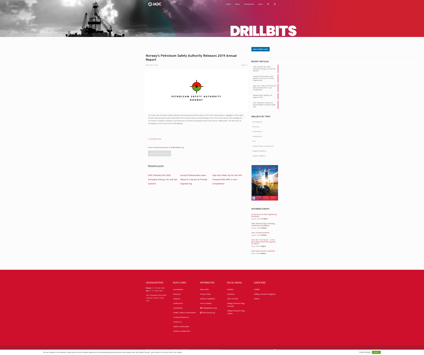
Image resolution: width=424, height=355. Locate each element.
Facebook (230, 294)
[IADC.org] (155, 4)
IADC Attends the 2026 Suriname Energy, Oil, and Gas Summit (162, 179)
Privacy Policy (205, 294)
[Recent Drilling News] (265, 200)
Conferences (257, 136)
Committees (257, 131)
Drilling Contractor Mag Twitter (236, 312)
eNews (256, 299)
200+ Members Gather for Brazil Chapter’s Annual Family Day (264, 105)
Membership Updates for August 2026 (262, 96)
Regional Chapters (259, 151)
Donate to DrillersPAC (181, 331)
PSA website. (178, 123)
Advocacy (256, 127)
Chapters (176, 299)
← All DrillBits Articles (154, 139)
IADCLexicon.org (208, 312)
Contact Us (177, 322)
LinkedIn (230, 289)
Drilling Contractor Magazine (264, 294)
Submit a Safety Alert (181, 326)
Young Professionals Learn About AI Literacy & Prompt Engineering (193, 179)
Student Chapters (259, 156)
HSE (254, 141)
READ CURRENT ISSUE (260, 49)
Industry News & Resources (263, 146)
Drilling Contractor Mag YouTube (236, 304)
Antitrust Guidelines (207, 299)
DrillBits (257, 289)
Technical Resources (181, 317)
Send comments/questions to (159, 147)
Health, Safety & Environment (184, 312)
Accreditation (257, 122)
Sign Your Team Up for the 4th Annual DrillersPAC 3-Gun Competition (227, 179)
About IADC (204, 289)
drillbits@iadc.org (177, 147)
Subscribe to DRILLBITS (159, 153)
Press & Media (205, 303)
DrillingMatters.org (209, 308)
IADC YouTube (232, 299)
